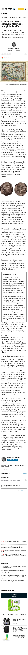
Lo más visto (4, 563)
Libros (13, 17)
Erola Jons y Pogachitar (8, 572)
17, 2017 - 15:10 (15, 50)
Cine (2, 17)
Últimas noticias (5, 539)
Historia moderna (16, 480)
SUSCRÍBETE (20, 9)
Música (5, 17)
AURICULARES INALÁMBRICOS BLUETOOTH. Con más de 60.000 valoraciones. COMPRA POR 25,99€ (19, 621)
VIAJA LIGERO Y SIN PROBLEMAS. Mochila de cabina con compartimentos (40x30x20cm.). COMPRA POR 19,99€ (20, 629)
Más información (4, 486)
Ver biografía (11, 459)
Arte (17, 17)
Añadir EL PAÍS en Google (8, 57)
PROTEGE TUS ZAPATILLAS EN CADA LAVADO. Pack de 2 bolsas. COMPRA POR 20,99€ (14, 615)
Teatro (9, 17)
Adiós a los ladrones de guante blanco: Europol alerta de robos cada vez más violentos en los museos (13, 556)
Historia (24, 17)
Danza (20, 17)
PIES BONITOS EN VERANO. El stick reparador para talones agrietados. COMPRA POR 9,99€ (19, 637)
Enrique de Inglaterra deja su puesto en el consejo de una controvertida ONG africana (13, 546)
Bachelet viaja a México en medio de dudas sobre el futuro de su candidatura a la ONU (13, 542)
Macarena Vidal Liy (14, 48)
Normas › (25, 473)
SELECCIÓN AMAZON (14, 595)
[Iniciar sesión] (25, 9)
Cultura (4, 14)
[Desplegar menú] (2, 9)
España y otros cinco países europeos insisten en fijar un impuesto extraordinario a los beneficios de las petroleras (14, 577)
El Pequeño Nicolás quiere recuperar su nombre (13, 570)
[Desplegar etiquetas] (26, 480)
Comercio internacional (6, 480)
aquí (22, 490)
